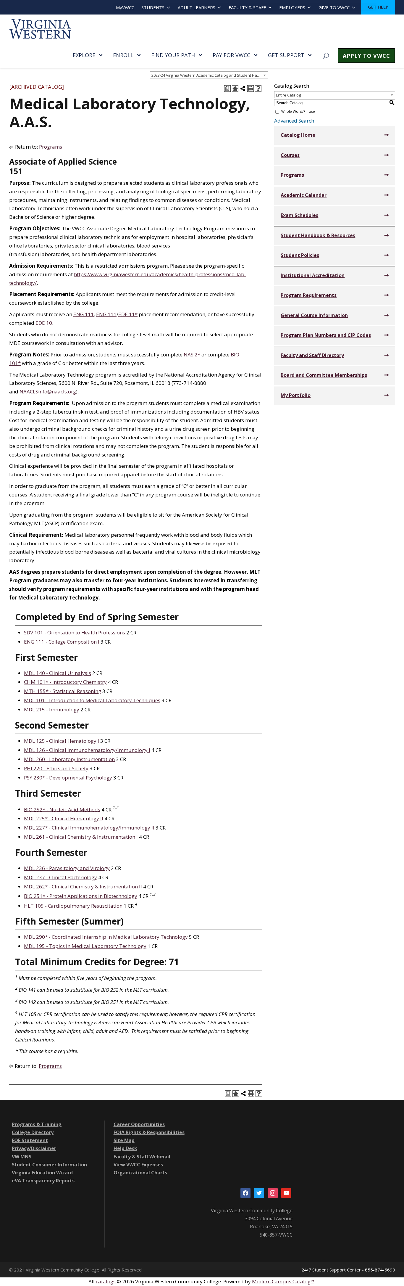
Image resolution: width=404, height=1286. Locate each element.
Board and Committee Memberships (324, 375)
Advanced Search (294, 120)
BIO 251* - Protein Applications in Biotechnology (80, 896)
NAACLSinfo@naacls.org (48, 391)
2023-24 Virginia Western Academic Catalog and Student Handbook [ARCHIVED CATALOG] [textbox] (209, 75)
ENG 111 (83, 314)
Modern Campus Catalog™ (283, 1281)
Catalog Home (298, 135)
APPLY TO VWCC (366, 55)
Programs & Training (37, 1124)
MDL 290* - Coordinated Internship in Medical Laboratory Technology (106, 936)
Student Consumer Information (49, 1164)
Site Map (124, 1140)
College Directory (33, 1132)
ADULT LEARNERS (196, 7)
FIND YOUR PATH (173, 55)
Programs (50, 146)
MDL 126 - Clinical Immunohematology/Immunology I (87, 750)
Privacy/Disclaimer (34, 1148)
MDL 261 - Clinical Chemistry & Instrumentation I (81, 836)
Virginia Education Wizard (42, 1172)
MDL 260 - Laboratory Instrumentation (69, 759)
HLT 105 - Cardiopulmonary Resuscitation (73, 905)
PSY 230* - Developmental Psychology (68, 777)
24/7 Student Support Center (331, 1270)
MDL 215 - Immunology (51, 709)
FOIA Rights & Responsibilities (149, 1132)
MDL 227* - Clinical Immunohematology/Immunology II (89, 827)
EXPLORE (84, 55)
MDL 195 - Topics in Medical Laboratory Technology (85, 946)
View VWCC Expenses (138, 1164)
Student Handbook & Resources (318, 235)
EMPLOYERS (292, 7)
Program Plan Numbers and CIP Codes (326, 335)
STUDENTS (152, 7)
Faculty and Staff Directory (312, 355)
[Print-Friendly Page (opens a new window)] (250, 88)
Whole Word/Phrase (298, 111)
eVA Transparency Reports (43, 1180)
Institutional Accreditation (313, 275)
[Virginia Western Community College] (40, 28)
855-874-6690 (380, 1270)
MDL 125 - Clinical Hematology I (61, 740)
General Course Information (314, 315)
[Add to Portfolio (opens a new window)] (235, 88)
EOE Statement (30, 1140)
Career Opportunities (139, 1124)
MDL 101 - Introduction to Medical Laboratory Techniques (92, 700)
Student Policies (300, 255)
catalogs (106, 1281)
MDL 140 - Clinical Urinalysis (57, 673)
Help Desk (125, 1148)
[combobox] (209, 74)
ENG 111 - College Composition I (61, 641)
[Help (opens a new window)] (258, 88)
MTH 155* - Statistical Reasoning (62, 691)
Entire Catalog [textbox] (288, 95)
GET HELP (378, 7)
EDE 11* (128, 314)
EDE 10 (43, 322)
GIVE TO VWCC (334, 7)
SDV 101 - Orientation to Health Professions (74, 632)
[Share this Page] (243, 88)
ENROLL (123, 55)
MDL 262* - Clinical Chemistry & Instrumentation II (83, 886)
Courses (290, 155)
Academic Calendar (304, 195)
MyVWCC (125, 7)
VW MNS (21, 1156)
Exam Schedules (299, 215)
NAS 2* (192, 354)
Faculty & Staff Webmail (142, 1156)
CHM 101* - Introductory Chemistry (65, 682)
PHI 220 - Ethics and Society (56, 768)
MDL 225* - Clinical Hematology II (63, 818)
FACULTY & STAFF (247, 7)
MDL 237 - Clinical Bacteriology (60, 877)
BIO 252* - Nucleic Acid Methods (62, 809)
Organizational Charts (140, 1172)
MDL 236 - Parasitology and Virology (67, 868)
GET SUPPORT (286, 55)
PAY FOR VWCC (231, 55)
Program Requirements (309, 295)
